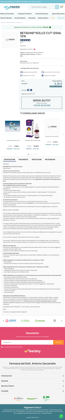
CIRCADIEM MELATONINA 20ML (32, 140)
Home (4, 22)
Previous (2, 134)
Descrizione (9, 159)
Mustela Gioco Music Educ (52, 136)
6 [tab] (36, 154)
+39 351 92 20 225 (41, 105)
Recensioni (50, 159)
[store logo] (11, 7)
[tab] (9, 160)
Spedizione (37, 159)
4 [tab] (33, 154)
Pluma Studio (35, 417)
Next (62, 134)
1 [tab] (28, 154)
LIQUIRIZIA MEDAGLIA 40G (13, 140)
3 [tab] (31, 154)
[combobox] (43, 7)
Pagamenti (23, 159)
